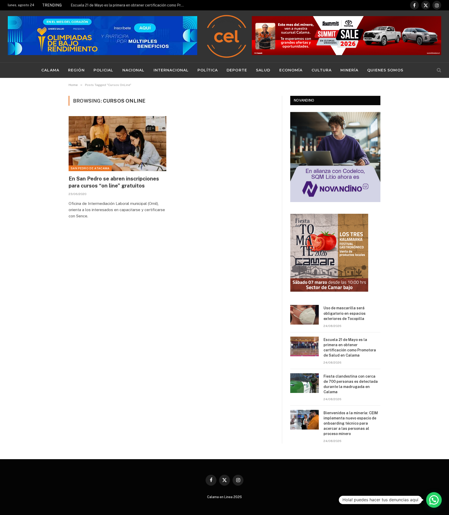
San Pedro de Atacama (90, 168)
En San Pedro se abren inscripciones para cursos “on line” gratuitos (114, 182)
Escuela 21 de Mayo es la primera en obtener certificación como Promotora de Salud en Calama (129, 5)
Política (207, 70)
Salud (263, 70)
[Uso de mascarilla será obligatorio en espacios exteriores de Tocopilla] (304, 315)
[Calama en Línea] (226, 36)
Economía (291, 70)
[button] (434, 500)
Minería (349, 70)
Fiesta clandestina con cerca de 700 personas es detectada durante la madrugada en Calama (350, 384)
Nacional (133, 70)
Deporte (237, 70)
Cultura (322, 70)
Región (76, 70)
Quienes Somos (385, 70)
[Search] (438, 70)
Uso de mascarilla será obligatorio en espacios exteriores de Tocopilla (344, 313)
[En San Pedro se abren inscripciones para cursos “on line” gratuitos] (117, 143)
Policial (104, 70)
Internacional (171, 70)
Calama (50, 70)
